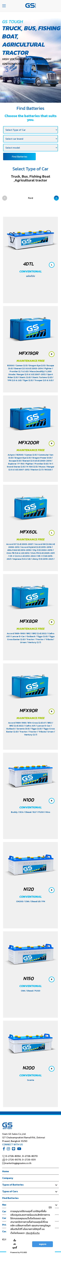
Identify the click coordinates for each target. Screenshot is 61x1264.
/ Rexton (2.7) (36, 469)
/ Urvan (50, 731)
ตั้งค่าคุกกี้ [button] (14, 1244)
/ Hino (47, 812)
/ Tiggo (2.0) (42, 636)
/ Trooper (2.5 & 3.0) (43, 380)
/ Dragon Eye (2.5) (36, 365)
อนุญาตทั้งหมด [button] (25, 1244)
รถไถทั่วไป (30, 276)
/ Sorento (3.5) (22, 728)
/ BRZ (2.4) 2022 (39, 633)
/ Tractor (30, 639)
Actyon (11, 454)
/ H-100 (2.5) (31, 466)
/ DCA (21, 812)
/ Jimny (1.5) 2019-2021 (42, 559)
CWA (23, 990)
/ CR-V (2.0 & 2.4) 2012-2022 (22, 556)
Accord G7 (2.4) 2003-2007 (20, 544)
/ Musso (42, 466)
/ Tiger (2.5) (27, 380)
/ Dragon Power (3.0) (41, 457)
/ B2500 (19, 454)
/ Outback (30, 636)
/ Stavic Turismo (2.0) (41, 377)
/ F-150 (20, 463)
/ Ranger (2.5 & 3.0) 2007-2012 (31, 374)
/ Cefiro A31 (30, 725)
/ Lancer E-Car (17, 636)
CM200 (20, 901)
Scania (30, 1080)
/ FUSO (40, 812)
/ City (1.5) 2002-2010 (42, 550)
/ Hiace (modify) (36, 371)
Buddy (14, 812)
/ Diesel (28, 812)
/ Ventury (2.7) (34, 642)
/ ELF (34, 812)
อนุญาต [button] (42, 1244)
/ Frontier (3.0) (40, 463)
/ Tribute (48, 639)
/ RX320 (47, 469)
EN (50, 1207)
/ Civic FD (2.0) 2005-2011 (42, 553)
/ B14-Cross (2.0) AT (36, 722)
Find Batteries (19, 156)
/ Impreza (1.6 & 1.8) (21, 559)
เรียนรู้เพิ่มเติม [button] (33, 1233)
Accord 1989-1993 (16, 633)
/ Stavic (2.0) (24, 377)
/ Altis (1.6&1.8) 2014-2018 (30, 549)
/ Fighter (47, 368)
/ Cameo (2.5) (21, 365)
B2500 (10, 365)
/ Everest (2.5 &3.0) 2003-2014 (28, 368)
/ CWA (27, 901)
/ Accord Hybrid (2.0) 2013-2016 (36, 547)
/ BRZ (28, 633)
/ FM (43, 901)
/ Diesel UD (35, 901)
